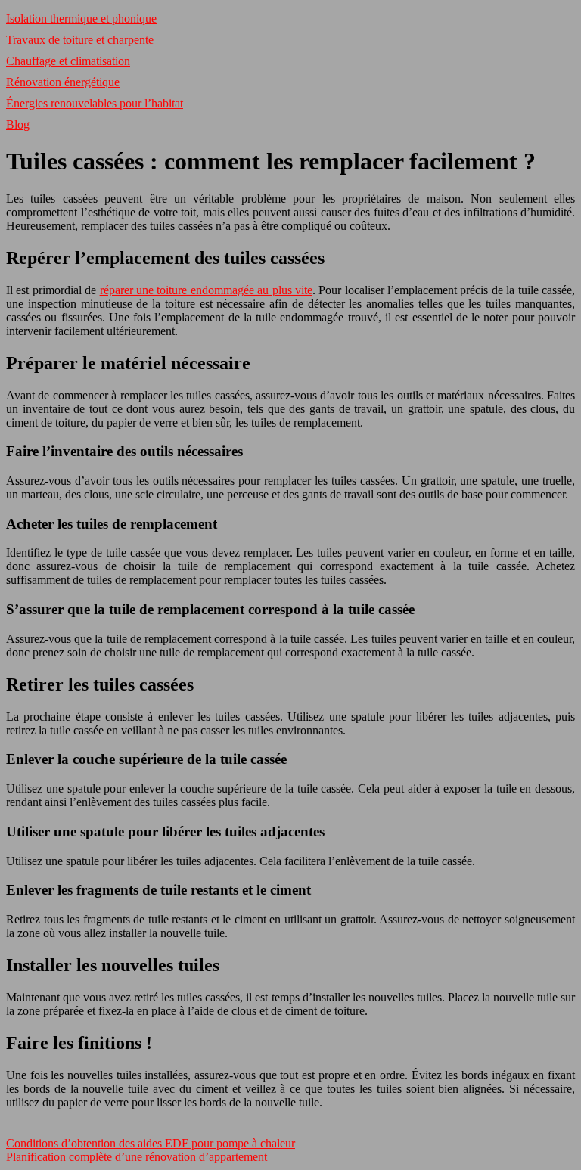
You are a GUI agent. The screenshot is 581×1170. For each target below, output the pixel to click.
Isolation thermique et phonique (81, 18)
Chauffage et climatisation (68, 60)
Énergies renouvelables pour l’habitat (94, 103)
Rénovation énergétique (63, 82)
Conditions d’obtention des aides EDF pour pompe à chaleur (150, 1143)
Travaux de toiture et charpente (80, 39)
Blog (18, 124)
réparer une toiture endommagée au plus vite (206, 290)
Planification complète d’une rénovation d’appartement (136, 1156)
